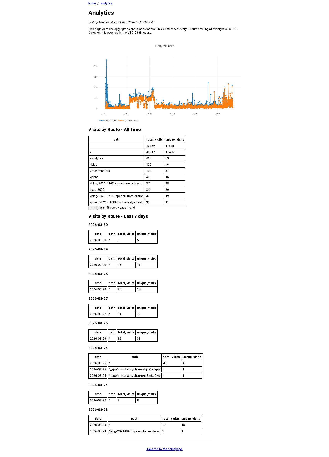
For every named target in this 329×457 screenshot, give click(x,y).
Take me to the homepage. (164, 449)
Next (101, 207)
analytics (107, 3)
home (92, 3)
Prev (92, 207)
